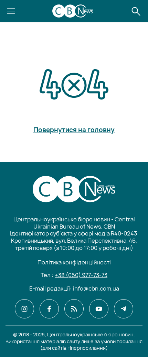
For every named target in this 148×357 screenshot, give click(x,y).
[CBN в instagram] (24, 308)
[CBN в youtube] (98, 308)
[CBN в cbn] (74, 308)
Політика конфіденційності (74, 262)
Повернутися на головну (74, 130)
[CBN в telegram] (123, 308)
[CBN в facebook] (49, 308)
